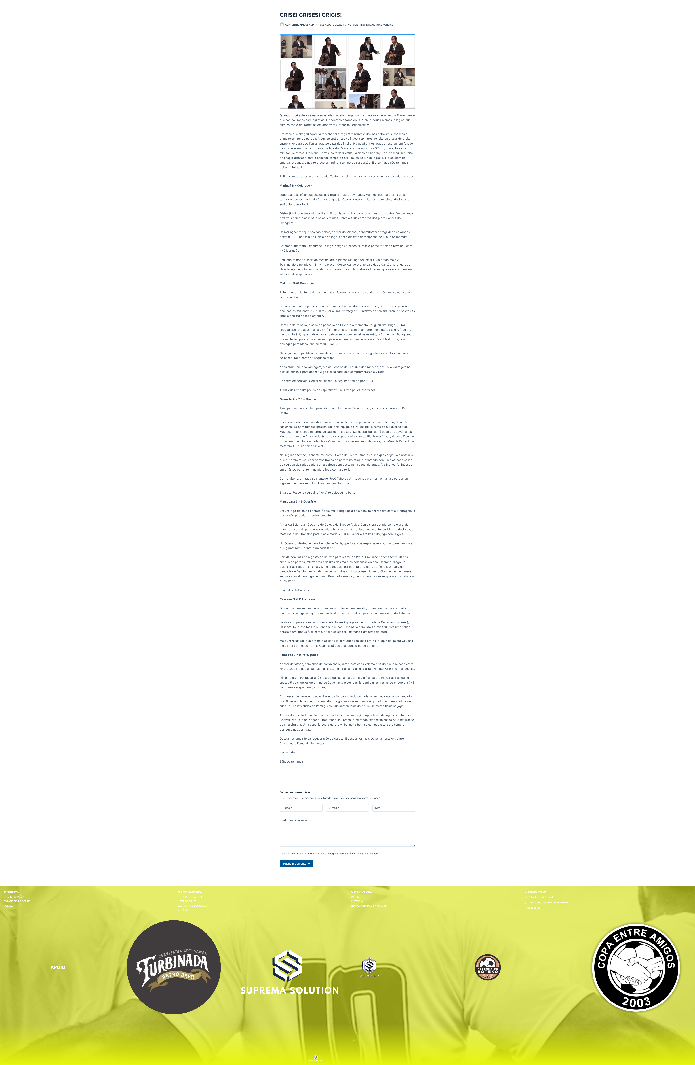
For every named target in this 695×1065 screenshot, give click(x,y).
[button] (11, 892)
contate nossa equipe (540, 896)
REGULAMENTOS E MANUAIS (368, 905)
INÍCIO (355, 896)
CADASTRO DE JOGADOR (192, 905)
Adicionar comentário (297, 820)
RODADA (9, 905)
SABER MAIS (532, 907)
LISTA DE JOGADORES (190, 896)
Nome (287, 808)
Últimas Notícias (382, 24)
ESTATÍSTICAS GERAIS (17, 901)
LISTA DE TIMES (187, 901)
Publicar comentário (296, 863)
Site (377, 808)
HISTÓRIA (357, 901)
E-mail (334, 808)
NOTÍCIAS (183, 909)
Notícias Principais (359, 24)
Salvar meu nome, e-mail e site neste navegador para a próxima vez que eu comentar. (332, 853)
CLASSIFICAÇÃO (14, 896)
